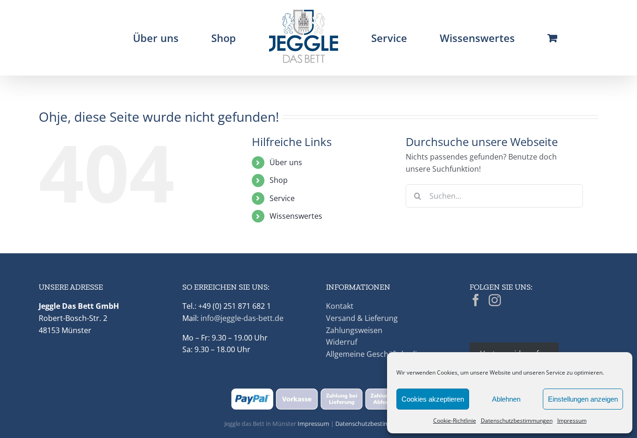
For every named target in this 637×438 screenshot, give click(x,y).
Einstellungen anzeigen (583, 399)
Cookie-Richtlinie (454, 420)
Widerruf (341, 342)
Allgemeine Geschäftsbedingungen (387, 354)
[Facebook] (476, 300)
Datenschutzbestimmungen (517, 420)
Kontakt (339, 306)
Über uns (286, 162)
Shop (279, 180)
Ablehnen (506, 399)
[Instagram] (495, 300)
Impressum (572, 420)
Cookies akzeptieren (433, 399)
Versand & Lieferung (362, 318)
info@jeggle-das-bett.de (242, 318)
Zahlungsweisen (354, 330)
